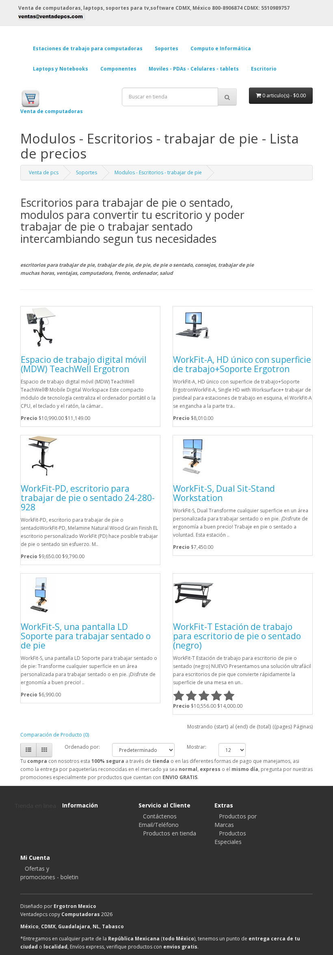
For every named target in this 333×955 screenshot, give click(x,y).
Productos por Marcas (235, 820)
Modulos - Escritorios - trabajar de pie (158, 172)
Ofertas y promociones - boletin (49, 873)
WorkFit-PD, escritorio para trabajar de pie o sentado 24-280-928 (88, 498)
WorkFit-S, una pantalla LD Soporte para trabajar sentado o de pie (86, 636)
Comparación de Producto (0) (54, 734)
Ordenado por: (82, 746)
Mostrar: (196, 746)
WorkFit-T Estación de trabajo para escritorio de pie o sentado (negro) (237, 636)
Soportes (86, 172)
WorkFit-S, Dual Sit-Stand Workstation (224, 493)
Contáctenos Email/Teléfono (158, 820)
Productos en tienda (169, 833)
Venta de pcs (43, 172)
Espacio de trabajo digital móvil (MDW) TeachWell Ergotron (84, 364)
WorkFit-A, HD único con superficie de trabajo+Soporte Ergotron (242, 364)
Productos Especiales (230, 837)
